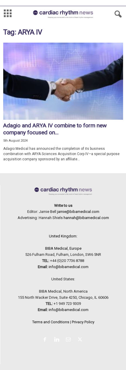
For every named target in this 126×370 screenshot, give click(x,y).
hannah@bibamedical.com (86, 218)
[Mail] (69, 340)
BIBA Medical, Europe (63, 248)
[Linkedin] (58, 340)
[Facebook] (46, 340)
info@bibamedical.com (68, 267)
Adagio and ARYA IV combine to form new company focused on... (55, 129)
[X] (80, 340)
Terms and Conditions (50, 322)
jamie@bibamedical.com (78, 211)
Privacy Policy (83, 322)
